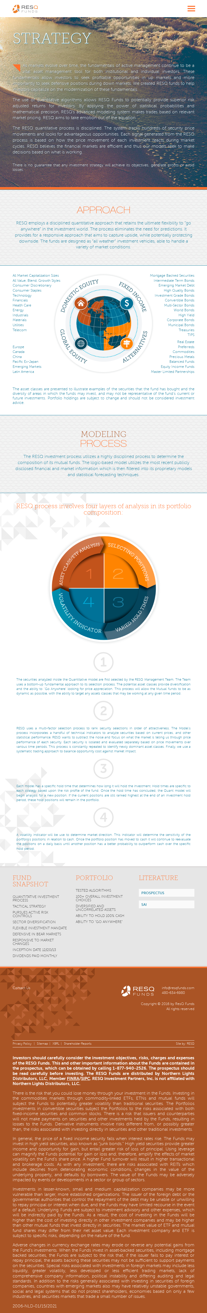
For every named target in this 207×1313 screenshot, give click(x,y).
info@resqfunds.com (178, 988)
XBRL (56, 1043)
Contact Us (21, 988)
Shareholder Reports (77, 1043)
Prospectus (152, 893)
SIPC (85, 1078)
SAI (144, 905)
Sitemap (42, 1043)
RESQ (190, 1043)
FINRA (73, 1078)
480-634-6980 (173, 993)
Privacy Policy (22, 1043)
